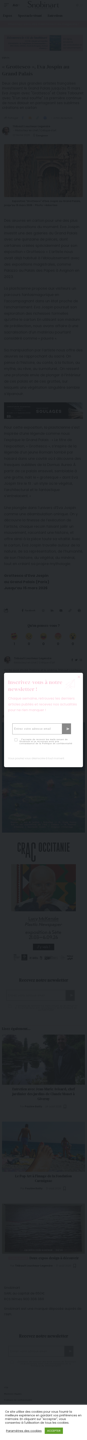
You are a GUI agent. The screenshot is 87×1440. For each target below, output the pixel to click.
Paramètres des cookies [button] (24, 1431)
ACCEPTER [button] (53, 1431)
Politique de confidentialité (57, 743)
